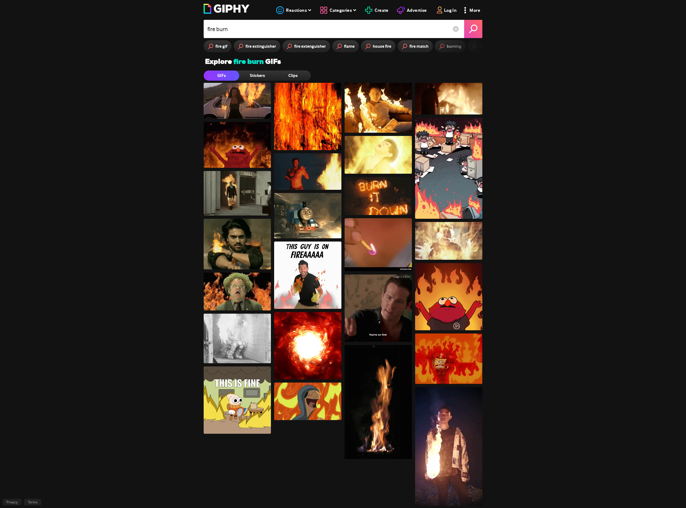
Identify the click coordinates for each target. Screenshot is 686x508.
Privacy (12, 502)
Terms (33, 502)
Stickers (257, 75)
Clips (293, 75)
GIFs (221, 75)
